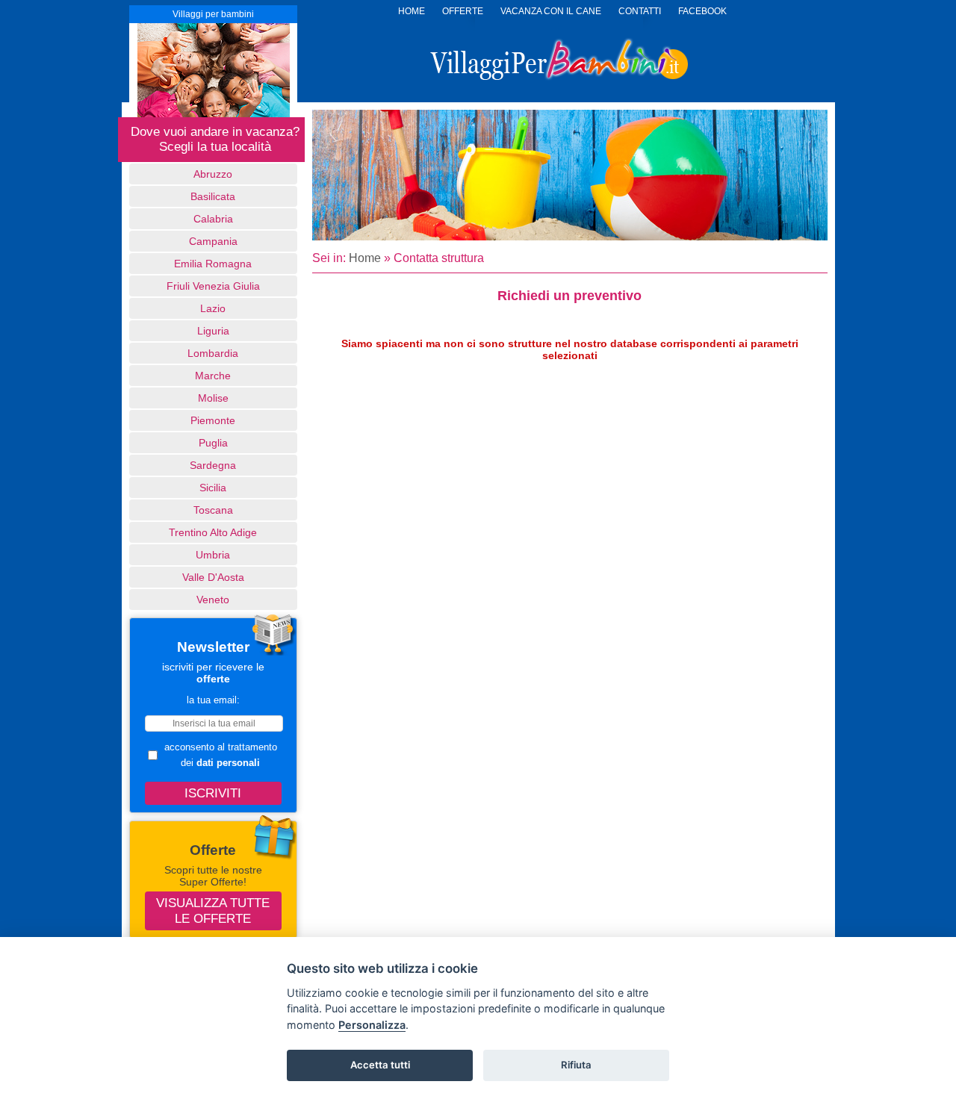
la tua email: (213, 700)
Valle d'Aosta (213, 577)
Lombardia (212, 353)
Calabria (213, 219)
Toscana (213, 510)
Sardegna (213, 465)
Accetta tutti (380, 1065)
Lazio (213, 308)
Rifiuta (576, 1065)
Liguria (213, 331)
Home (365, 258)
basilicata (212, 196)
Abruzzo (212, 174)
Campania (213, 241)
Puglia (213, 443)
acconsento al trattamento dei (220, 754)
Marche (213, 376)
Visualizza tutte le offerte (213, 910)
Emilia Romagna (213, 264)
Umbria (213, 555)
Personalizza (372, 1024)
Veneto (212, 600)
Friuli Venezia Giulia (213, 286)
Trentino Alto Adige (213, 532)
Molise (213, 398)
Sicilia (212, 488)
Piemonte (212, 420)
